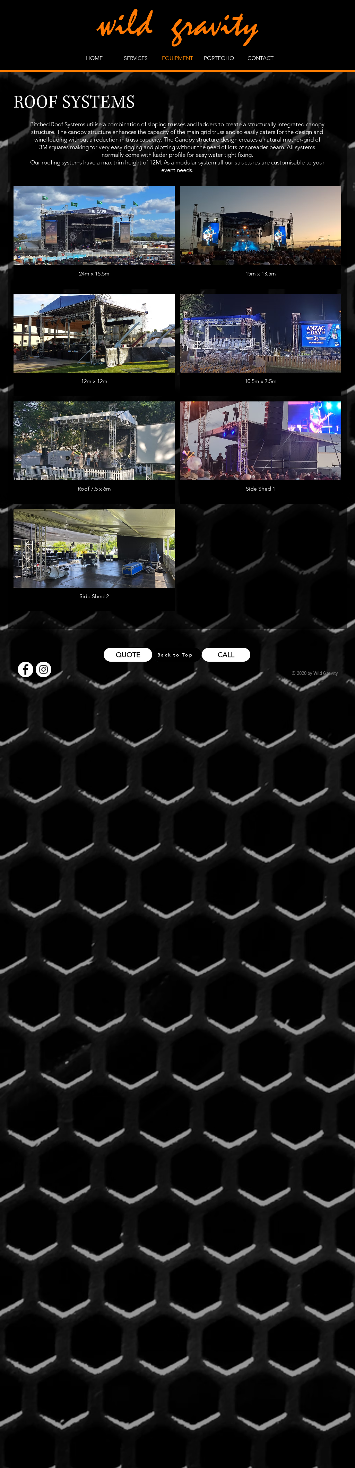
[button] (94, 237)
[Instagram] (43, 669)
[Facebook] (25, 669)
